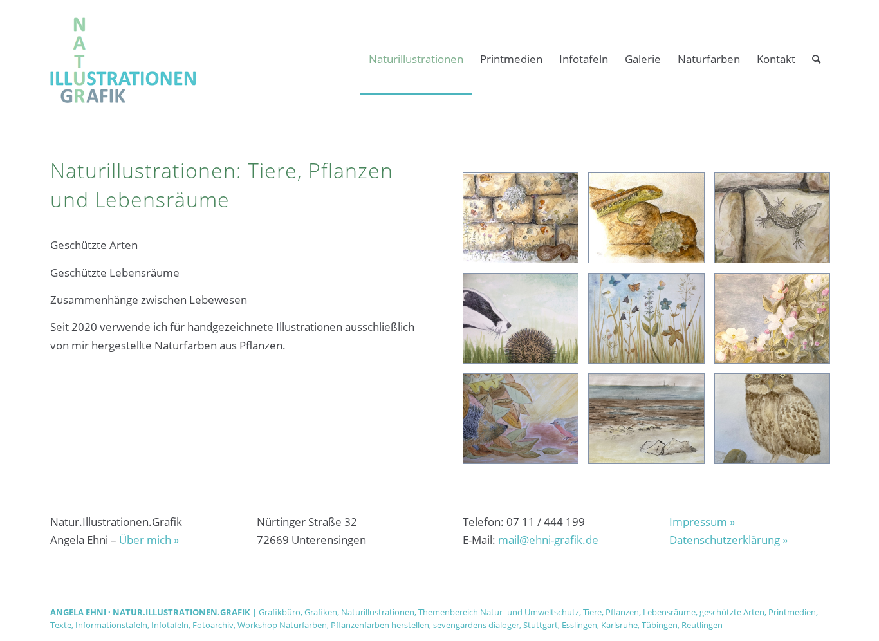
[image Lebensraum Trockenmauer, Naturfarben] (525, 222)
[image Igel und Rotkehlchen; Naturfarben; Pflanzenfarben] (525, 423)
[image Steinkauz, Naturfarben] (777, 423)
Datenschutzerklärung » (728, 539)
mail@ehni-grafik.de (548, 539)
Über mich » (149, 539)
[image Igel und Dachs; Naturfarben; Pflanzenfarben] (525, 323)
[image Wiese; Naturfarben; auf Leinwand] (651, 323)
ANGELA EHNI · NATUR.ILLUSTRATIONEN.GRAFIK (150, 612)
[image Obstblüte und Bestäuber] (777, 323)
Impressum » (702, 521)
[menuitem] (416, 59)
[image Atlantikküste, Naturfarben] (651, 423)
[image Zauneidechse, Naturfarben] (651, 222)
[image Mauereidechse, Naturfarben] (777, 222)
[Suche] (816, 59)
